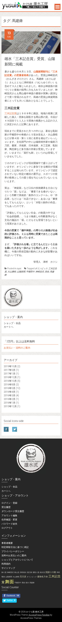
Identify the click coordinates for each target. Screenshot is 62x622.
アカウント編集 (9, 515)
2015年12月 (10, 406)
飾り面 (4, 572)
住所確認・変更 (9, 519)
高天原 (23, 576)
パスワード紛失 (9, 523)
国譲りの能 (50, 572)
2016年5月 (9, 388)
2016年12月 (10, 377)
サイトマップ (8, 568)
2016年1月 (9, 402)
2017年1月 (9, 373)
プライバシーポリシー (13, 551)
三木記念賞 (11, 113)
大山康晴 (12, 271)
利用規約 (6, 563)
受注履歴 (6, 507)
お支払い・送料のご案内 (17, 347)
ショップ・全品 (12, 323)
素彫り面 (36, 572)
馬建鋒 (31, 583)
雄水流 (42, 572)
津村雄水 (23, 572)
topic (19, 268)
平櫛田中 (30, 271)
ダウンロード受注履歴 (13, 511)
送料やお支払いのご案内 (14, 555)
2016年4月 (9, 391)
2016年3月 (9, 395)
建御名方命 (42, 576)
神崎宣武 (40, 271)
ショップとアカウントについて (17, 559)
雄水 (27, 583)
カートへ (8, 326)
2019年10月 (10, 366)
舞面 (9, 581)
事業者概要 (7, 543)
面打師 (29, 572)
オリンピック (41, 268)
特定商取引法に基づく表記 (15, 547)
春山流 (16, 572)
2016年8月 (9, 384)
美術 (47, 271)
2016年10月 (10, 380)
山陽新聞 (21, 271)
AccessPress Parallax (39, 615)
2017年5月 (9, 370)
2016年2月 (9, 399)
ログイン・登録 (9, 503)
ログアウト (7, 528)
